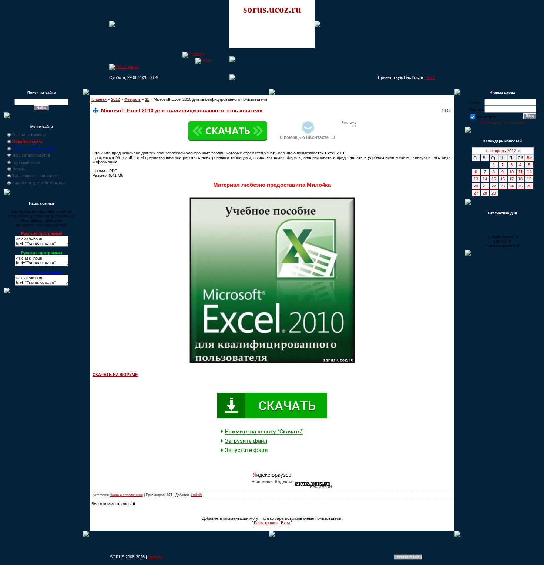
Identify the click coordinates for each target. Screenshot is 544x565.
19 (529, 179)
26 (529, 186)
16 (502, 179)
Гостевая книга (26, 162)
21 (485, 186)
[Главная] (193, 54)
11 (147, 99)
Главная (99, 99)
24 (511, 186)
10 (511, 172)
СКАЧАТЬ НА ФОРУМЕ (115, 374)
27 (476, 193)
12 (529, 172)
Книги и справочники (126, 495)
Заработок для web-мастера (39, 182)
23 (502, 186)
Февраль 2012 (503, 151)
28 (485, 193)
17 (511, 179)
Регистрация (266, 523)
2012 (115, 99)
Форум (18, 169)
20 (476, 186)
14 (485, 179)
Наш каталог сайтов (31, 155)
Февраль (132, 99)
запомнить (486, 116)
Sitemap (155, 557)
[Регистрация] (124, 66)
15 (493, 179)
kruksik (196, 495)
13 (476, 179)
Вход (285, 523)
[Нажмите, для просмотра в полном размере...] (272, 362)
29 (493, 193)
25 (520, 186)
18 (520, 179)
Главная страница (29, 135)
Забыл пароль (491, 122)
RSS (431, 77)
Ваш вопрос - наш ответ (35, 175)
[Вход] (203, 60)
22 (493, 186)
